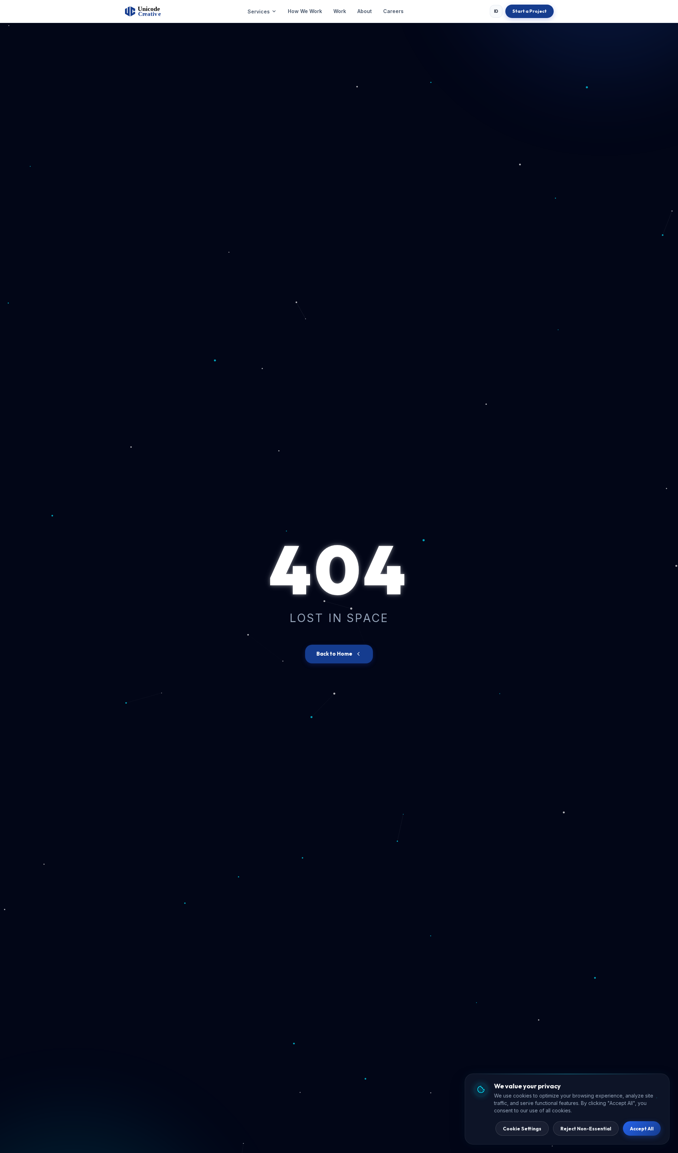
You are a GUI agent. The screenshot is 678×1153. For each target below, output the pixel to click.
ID (496, 11)
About (364, 11)
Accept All (642, 1128)
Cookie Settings (522, 1128)
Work (339, 11)
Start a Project (529, 11)
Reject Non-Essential (585, 1128)
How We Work (305, 11)
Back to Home (334, 653)
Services (259, 11)
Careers (393, 11)
